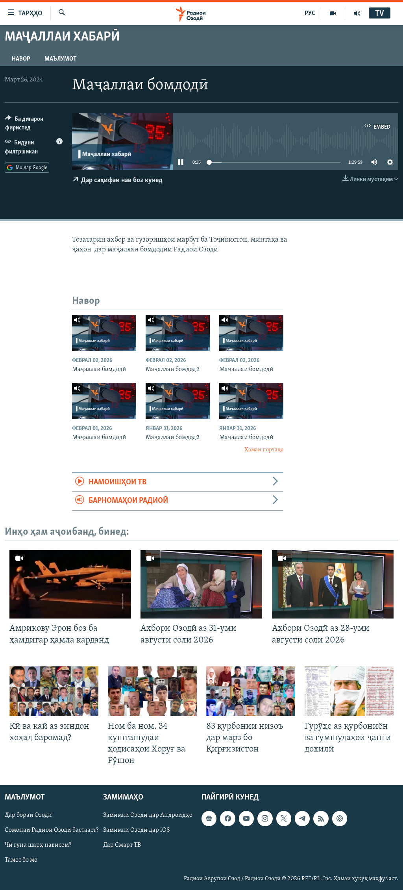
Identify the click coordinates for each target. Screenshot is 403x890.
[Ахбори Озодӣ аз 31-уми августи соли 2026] (201, 584)
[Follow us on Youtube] (246, 818)
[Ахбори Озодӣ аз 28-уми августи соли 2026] (333, 584)
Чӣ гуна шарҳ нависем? (38, 845)
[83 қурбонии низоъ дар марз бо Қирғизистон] (250, 691)
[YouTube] (333, 13)
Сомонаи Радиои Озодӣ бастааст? (51, 830)
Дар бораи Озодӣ (28, 815)
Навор (21, 59)
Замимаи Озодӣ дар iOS (136, 830)
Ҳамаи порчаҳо (263, 450)
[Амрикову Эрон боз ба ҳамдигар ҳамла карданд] (70, 584)
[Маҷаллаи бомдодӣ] (104, 333)
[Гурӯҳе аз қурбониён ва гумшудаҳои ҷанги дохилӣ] (349, 691)
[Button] (34, 125)
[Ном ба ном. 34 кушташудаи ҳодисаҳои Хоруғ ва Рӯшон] (152, 691)
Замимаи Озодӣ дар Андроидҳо (147, 815)
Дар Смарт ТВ (122, 845)
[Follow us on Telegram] (302, 818)
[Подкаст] (339, 818)
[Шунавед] (357, 13)
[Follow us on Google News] (209, 818)
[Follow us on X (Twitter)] (283, 818)
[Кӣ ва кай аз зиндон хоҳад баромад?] (53, 691)
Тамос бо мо (21, 860)
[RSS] (320, 818)
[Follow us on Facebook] (227, 818)
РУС (310, 13)
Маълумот (60, 59)
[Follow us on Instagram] (264, 818)
